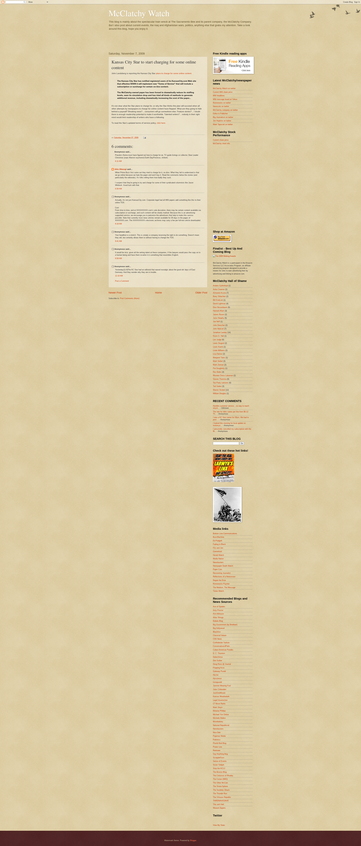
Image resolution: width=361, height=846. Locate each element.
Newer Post (115, 292)
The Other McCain (220, 783)
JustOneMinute (219, 693)
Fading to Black (219, 544)
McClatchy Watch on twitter (224, 88)
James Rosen (218, 314)
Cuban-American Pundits (223, 650)
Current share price (220, 140)
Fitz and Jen (218, 548)
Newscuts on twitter (221, 106)
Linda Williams (219, 350)
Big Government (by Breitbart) (225, 625)
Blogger (193, 840)
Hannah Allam (218, 311)
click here (161, 123)
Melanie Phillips (219, 711)
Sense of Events (220, 761)
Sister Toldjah (218, 765)
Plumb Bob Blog (219, 743)
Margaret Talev (219, 358)
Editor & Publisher (220, 113)
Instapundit (217, 682)
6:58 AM (118, 189)
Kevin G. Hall (218, 336)
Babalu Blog (218, 621)
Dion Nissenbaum (220, 307)
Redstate (216, 750)
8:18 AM (118, 224)
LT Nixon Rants (219, 704)
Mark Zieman (218, 365)
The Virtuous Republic (222, 797)
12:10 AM (119, 276)
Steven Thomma (219, 379)
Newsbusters (218, 562)
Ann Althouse (218, 614)
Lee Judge (217, 340)
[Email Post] (145, 138)
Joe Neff (216, 321)
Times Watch (218, 591)
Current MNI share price (222, 92)
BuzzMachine (218, 537)
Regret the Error (219, 580)
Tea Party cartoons (220, 383)
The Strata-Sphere (220, 786)
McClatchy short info (221, 143)
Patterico (216, 740)
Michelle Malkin (219, 718)
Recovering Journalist (222, 573)
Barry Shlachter (219, 296)
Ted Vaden (217, 386)
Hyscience (217, 678)
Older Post (201, 292)
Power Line (217, 747)
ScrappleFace (218, 758)
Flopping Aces (218, 668)
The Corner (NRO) (220, 779)
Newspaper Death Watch (223, 566)
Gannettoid (217, 551)
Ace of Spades (219, 606)
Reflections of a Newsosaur (224, 577)
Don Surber (217, 660)
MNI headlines (219, 96)
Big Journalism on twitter (223, 117)
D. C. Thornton (219, 653)
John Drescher (219, 325)
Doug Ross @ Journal (222, 664)
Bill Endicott (218, 300)
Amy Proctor (218, 610)
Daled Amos (218, 657)
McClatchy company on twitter (225, 110)
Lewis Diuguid (218, 343)
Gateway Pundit (219, 671)
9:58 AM (118, 258)
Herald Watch (218, 555)
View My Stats (219, 825)
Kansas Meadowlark (221, 696)
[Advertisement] (234, 167)
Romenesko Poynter (221, 584)
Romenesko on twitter (222, 103)
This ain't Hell (218, 804)
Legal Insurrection (220, 700)
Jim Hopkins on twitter (222, 121)
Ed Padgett (217, 541)
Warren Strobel (219, 390)
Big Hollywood (218, 628)
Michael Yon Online (221, 714)
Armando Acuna (219, 293)
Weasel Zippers (219, 808)
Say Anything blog (220, 754)
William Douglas (219, 393)
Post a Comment (122, 281)
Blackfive (217, 632)
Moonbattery (218, 722)
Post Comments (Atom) (129, 298)
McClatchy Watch (139, 13)
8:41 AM (118, 241)
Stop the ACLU (219, 768)
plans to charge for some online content (173, 73)
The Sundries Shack (221, 790)
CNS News (217, 639)
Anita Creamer (219, 289)
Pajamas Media (219, 736)
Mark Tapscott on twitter (223, 124)
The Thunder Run (220, 793)
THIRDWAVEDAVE (221, 801)
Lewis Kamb (218, 347)
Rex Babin (217, 372)
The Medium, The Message (224, 587)
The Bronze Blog (220, 772)
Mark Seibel (218, 361)
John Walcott (218, 329)
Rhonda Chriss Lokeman (223, 375)
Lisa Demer (217, 354)
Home (158, 292)
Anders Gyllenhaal (220, 286)
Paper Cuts (217, 569)
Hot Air (215, 675)
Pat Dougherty (219, 368)
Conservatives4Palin (221, 646)
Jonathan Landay (220, 332)
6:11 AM (118, 161)
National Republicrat (221, 725)
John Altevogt (120, 169)
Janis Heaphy (218, 318)
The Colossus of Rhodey (223, 775)
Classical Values (219, 635)
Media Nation (218, 559)
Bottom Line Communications (225, 533)
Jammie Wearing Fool (222, 686)
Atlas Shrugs (218, 617)
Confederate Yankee (221, 643)
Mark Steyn (217, 707)
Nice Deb (216, 732)
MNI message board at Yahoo (225, 99)
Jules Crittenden (219, 689)
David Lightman (219, 304)
